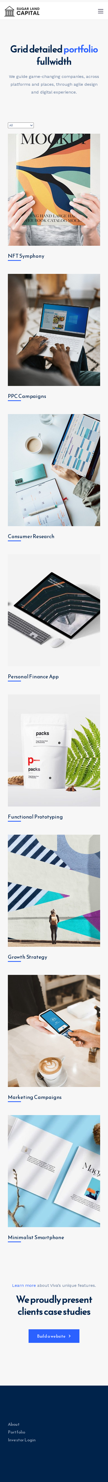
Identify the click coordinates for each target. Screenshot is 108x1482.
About (14, 1424)
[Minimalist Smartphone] (54, 1171)
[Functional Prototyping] (54, 750)
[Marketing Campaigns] (54, 1031)
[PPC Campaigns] (54, 330)
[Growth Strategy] (54, 891)
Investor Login (22, 1440)
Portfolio (16, 1432)
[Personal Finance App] (54, 610)
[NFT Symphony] (54, 190)
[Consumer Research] (54, 470)
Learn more (24, 1285)
